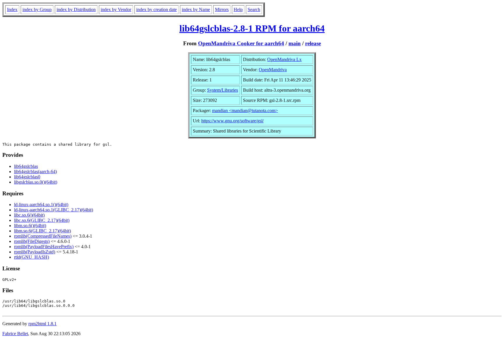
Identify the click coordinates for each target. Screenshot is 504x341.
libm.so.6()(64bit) (30, 225)
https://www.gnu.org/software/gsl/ (232, 120)
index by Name (196, 9)
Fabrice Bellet (15, 333)
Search (254, 9)
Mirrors (222, 9)
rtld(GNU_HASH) (31, 257)
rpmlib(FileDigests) (32, 241)
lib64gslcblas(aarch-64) (35, 171)
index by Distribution (76, 9)
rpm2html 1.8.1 (42, 323)
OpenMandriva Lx (284, 59)
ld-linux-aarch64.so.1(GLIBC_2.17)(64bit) (53, 209)
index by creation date (156, 9)
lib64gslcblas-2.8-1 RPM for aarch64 (252, 28)
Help (238, 9)
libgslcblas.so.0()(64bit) (35, 182)
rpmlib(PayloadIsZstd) (34, 251)
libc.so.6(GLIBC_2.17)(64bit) (41, 220)
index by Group (37, 9)
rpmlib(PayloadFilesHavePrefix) (44, 246)
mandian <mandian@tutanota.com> (245, 110)
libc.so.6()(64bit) (29, 215)
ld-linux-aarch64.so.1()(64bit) (41, 204)
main (294, 43)
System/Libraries (222, 90)
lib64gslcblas (26, 166)
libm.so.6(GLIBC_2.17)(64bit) (42, 230)
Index (12, 9)
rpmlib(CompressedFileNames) (42, 236)
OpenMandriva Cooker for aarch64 (241, 43)
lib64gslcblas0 (27, 176)
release (313, 43)
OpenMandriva (273, 69)
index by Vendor (116, 9)
